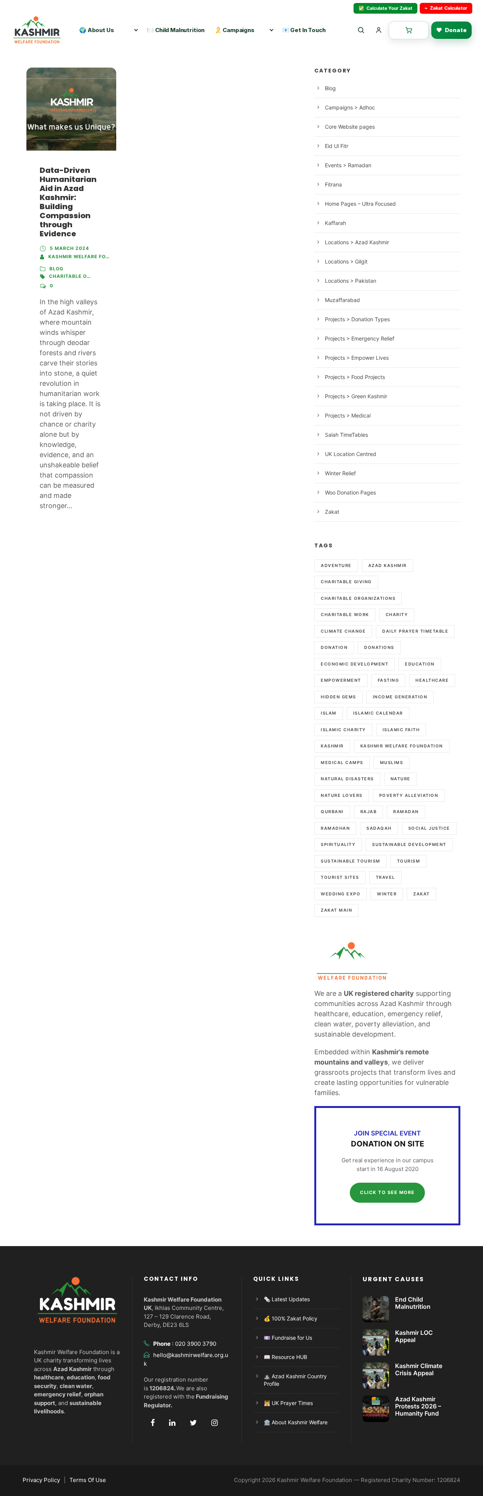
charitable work (345, 614)
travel (385, 877)
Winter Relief (340, 473)
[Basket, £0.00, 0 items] (409, 30)
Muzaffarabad (342, 300)
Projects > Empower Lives (357, 357)
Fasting (388, 680)
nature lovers (342, 795)
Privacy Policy (41, 1480)
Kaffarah (335, 223)
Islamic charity (343, 729)
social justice (429, 828)
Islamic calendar (378, 713)
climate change (343, 631)
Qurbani (332, 811)
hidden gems (338, 696)
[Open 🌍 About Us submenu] (136, 30)
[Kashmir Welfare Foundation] (39, 30)
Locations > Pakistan (350, 280)
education (420, 664)
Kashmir (332, 746)
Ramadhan (335, 828)
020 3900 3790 (195, 1343)
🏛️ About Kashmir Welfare (296, 1422)
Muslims (391, 762)
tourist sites (340, 877)
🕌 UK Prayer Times (288, 1403)
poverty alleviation (408, 795)
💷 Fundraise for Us (288, 1337)
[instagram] (214, 1422)
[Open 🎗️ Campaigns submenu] (271, 30)
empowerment (341, 680)
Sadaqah (379, 828)
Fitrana (333, 184)
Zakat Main (336, 910)
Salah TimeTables (346, 434)
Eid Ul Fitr (336, 146)
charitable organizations (87, 276)
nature (401, 778)
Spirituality (338, 844)
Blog (56, 268)
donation (334, 647)
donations (379, 647)
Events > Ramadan (348, 165)
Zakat (332, 511)
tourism (408, 861)
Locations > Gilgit (346, 261)
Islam (329, 713)
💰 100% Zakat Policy (290, 1318)
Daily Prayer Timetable (415, 631)
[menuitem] (176, 30)
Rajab (368, 811)
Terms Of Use (87, 1480)
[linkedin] (172, 1422)
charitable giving (346, 581)
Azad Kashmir (387, 565)
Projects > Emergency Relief (359, 338)
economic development (354, 664)
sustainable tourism (350, 861)
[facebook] (153, 1422)
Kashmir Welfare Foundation (90, 256)
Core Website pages (350, 126)
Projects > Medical (348, 415)
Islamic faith (401, 729)
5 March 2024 (69, 248)
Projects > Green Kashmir (356, 396)
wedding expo (340, 894)
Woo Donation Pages (350, 492)
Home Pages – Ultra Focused (360, 203)
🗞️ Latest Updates (287, 1299)
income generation (400, 696)
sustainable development (409, 844)
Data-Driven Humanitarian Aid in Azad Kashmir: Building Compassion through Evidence (68, 202)
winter (387, 894)
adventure (336, 565)
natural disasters (347, 778)
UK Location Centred (350, 454)
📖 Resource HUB (285, 1357)
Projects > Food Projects (355, 377)
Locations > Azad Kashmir (357, 242)
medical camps (342, 762)
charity (397, 614)
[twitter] (193, 1422)
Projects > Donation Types (357, 319)
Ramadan (406, 811)
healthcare (432, 680)
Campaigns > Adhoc (350, 107)
